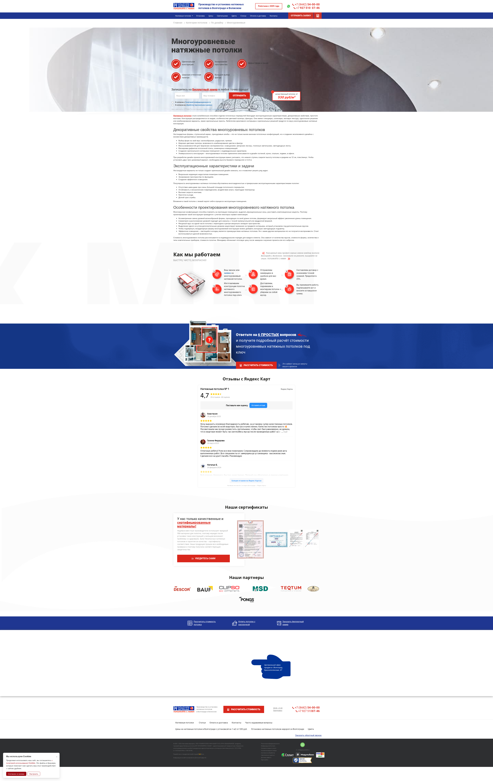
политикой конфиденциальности (216, 109)
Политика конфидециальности (270, 743)
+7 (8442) (307, 4)
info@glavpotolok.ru (304, 750)
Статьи (202, 722)
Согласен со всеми (16, 774)
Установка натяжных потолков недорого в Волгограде (277, 729)
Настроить (33, 774)
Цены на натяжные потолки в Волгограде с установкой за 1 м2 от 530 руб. (211, 729)
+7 (308, 7)
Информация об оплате (268, 746)
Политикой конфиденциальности (198, 102)
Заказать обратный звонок (308, 735)
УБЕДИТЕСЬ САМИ (205, 558)
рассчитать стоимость (258, 365)
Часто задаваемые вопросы (258, 722)
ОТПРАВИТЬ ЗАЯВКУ (301, 15)
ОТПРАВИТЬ (239, 95)
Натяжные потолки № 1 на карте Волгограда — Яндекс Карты (246, 485)
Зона (201, 754)
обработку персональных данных (199, 105)
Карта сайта (264, 759)
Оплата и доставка (219, 722)
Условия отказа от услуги (268, 748)
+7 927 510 (309, 711)
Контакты (236, 722)
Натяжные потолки (182, 115)
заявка (227, 273)
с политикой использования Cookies (29, 761)
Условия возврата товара (269, 750)
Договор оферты (266, 757)
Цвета (311, 729)
